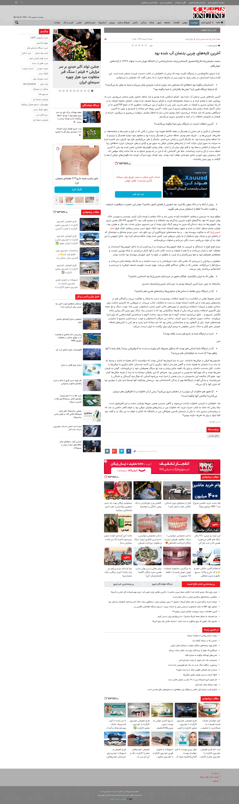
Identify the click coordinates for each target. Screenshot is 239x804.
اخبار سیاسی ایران (202, 39)
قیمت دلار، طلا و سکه (209, 777)
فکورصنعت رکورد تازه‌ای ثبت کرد (69, 349)
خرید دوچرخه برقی (40, 79)
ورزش (111, 23)
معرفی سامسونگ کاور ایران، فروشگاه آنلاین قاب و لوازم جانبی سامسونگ (68, 414)
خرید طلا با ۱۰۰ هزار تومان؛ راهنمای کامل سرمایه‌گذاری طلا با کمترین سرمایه (68, 399)
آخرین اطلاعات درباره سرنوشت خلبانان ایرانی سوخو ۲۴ (194, 611)
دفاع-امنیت (189, 39)
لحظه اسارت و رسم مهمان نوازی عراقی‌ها (200, 674)
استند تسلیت (27, 68)
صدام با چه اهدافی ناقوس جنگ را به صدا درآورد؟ (196, 670)
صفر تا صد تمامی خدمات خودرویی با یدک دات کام (67, 428)
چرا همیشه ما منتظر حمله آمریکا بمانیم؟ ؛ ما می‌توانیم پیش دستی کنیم (187, 616)
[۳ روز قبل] (92, 446)
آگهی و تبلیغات (180, 2)
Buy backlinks (29, 84)
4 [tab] (81, 91)
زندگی (143, 23)
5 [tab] (77, 91)
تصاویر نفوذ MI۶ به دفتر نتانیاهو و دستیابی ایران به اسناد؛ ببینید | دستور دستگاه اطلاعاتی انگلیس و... (175, 606)
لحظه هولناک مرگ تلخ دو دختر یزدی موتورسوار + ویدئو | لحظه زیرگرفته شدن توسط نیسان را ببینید (69, 117)
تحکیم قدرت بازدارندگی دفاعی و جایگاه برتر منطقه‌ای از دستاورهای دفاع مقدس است (182, 689)
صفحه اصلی (216, 39)
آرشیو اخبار (206, 23)
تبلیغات (215, 781)
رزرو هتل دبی (42, 114)
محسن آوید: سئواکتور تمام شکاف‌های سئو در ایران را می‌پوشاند (71, 445)
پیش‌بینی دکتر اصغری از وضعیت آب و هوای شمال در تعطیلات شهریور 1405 (68, 337)
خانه (218, 23)
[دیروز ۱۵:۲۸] (92, 308)
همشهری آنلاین (207, 13)
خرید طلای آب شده (40, 63)
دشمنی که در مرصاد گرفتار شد (204, 640)
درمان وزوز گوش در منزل (71, 365)
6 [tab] (74, 91)
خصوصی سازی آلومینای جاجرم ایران (69, 321)
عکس (79, 23)
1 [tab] (92, 91)
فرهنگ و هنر (123, 23)
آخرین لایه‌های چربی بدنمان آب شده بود (187, 53)
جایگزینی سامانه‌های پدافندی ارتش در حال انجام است (195, 597)
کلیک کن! (77, 190)
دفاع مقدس (214, 436)
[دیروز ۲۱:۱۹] (77, 45)
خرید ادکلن (26, 53)
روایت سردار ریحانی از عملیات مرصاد (202, 635)
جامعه (167, 23)
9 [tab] (63, 91)
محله (151, 23)
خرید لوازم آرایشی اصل (38, 58)
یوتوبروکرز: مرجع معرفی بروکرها (35, 104)
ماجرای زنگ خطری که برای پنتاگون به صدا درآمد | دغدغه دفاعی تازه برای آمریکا (185, 621)
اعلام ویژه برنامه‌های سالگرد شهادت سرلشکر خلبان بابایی (194, 645)
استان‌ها (102, 23)
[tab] (201, 584)
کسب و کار (68, 23)
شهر (159, 23)
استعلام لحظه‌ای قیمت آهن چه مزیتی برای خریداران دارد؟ (68, 305)
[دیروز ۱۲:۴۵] (92, 354)
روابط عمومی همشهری (149, 2)
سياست (194, 23)
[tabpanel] (77, 58)
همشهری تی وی (166, 2)
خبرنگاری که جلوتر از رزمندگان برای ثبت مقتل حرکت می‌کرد (193, 650)
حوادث (57, 23)
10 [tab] (60, 91)
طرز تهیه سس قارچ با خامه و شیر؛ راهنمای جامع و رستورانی (67, 382)
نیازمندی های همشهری (197, 2)
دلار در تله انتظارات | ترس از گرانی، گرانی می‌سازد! (195, 30)
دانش (135, 23)
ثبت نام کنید (138, 194)
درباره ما (215, 773)
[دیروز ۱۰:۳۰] (92, 117)
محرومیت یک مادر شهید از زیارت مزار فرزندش (198, 660)
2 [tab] (88, 91)
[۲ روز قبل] (92, 385)
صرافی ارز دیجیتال (40, 89)
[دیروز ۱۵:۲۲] (92, 339)
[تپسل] (116, 163)
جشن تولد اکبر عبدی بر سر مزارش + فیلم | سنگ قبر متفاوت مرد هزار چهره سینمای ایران (79, 74)
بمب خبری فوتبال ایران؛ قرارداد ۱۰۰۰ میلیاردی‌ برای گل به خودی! (68, 130)
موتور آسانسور (42, 43)
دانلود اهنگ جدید (40, 109)
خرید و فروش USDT (39, 37)
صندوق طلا (43, 94)
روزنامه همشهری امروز (216, 2)
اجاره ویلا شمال (41, 53)
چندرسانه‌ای (90, 23)
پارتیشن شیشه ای (40, 99)
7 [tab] (70, 91)
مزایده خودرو (42, 68)
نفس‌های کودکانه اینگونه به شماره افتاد (201, 655)
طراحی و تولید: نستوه (118, 799)
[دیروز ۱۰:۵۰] (92, 133)
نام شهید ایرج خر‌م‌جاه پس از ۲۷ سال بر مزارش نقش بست (192, 679)
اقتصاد (176, 23)
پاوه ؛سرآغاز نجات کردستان (206, 684)
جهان (185, 23)
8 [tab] (67, 91)
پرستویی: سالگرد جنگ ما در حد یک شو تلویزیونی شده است (192, 665)
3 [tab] (85, 91)
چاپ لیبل (44, 84)
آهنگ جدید (43, 73)
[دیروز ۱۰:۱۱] (92, 370)
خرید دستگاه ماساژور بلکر (37, 48)
